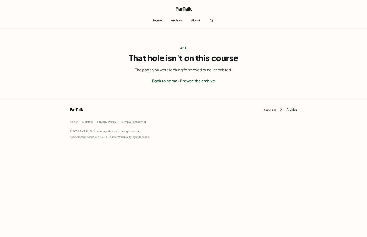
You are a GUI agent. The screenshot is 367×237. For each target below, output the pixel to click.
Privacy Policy (106, 121)
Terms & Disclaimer (133, 121)
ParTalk (183, 9)
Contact (87, 121)
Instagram (269, 109)
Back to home (164, 80)
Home (157, 20)
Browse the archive (197, 80)
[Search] (211, 20)
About (195, 20)
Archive (176, 20)
